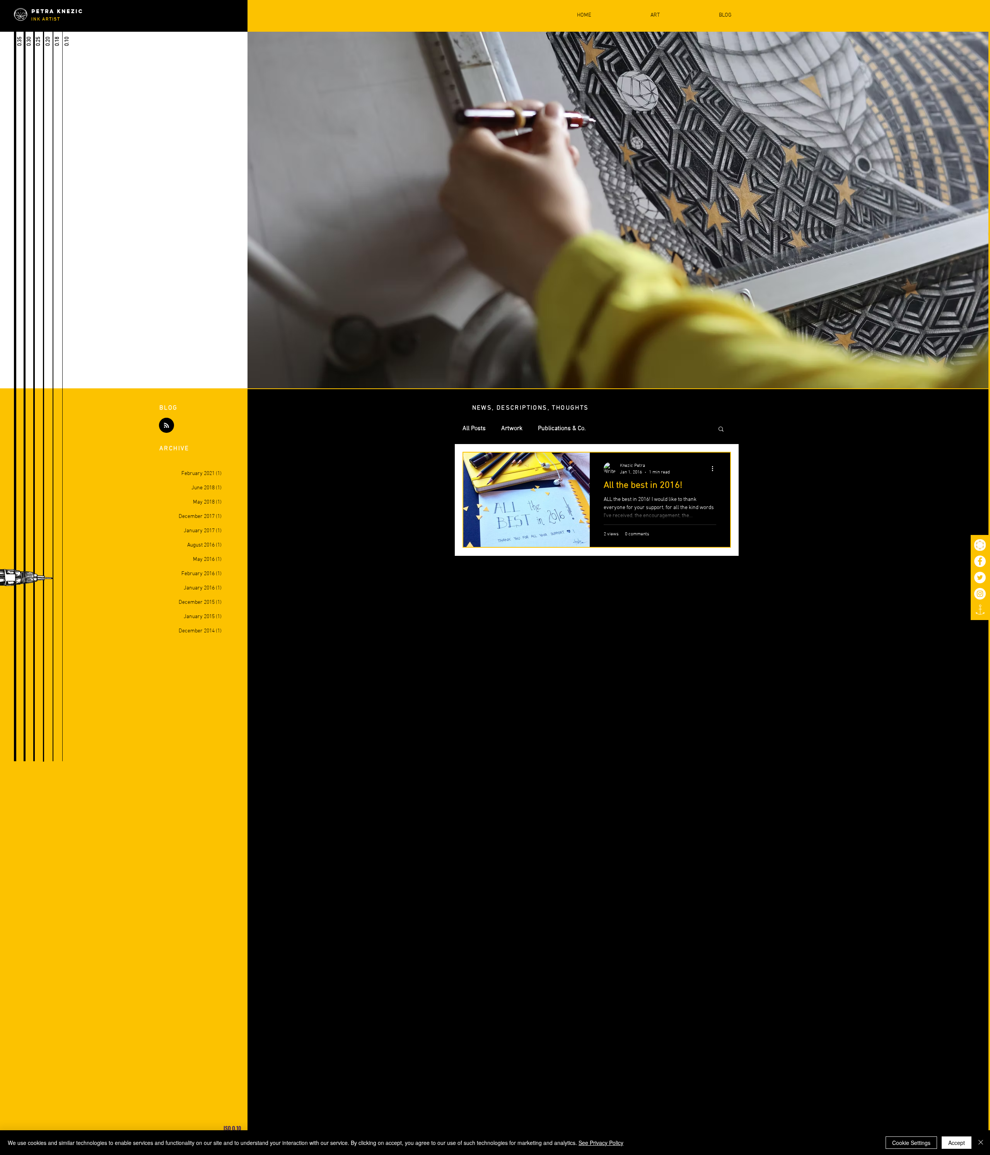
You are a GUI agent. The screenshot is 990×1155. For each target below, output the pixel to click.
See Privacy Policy (601, 1142)
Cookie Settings (911, 1142)
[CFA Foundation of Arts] (980, 545)
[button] (721, 429)
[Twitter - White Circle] (980, 577)
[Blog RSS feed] (166, 426)
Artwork (511, 428)
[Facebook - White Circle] (980, 561)
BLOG (168, 408)
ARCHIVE (174, 449)
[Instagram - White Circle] (980, 594)
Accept (956, 1142)
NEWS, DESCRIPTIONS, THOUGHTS (530, 408)
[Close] (980, 1142)
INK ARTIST (45, 19)
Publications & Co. (562, 428)
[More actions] (715, 468)
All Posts (474, 428)
